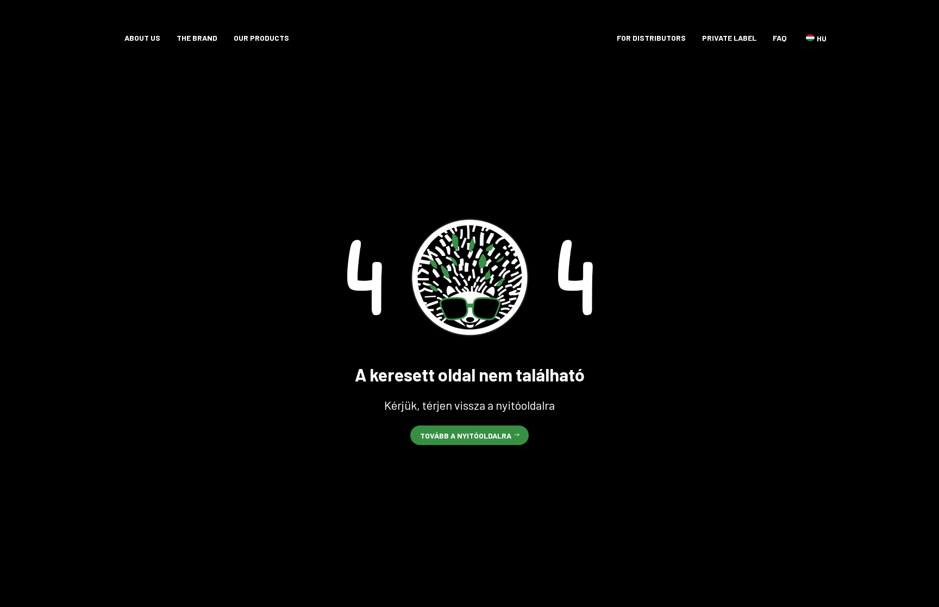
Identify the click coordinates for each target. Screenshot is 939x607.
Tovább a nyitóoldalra (465, 435)
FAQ (780, 37)
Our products (261, 37)
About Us (142, 37)
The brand (197, 37)
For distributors (651, 37)
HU (810, 37)
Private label (729, 37)
